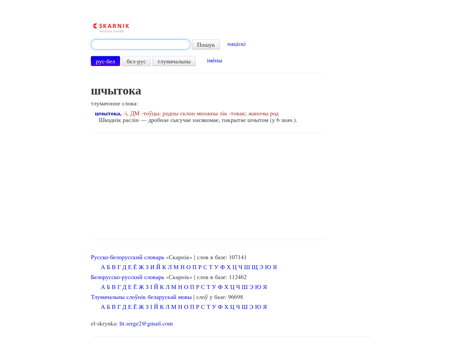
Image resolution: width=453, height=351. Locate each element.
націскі (236, 43)
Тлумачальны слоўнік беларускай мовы (141, 297)
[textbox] (140, 44)
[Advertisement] (208, 186)
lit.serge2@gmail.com (146, 323)
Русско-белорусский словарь (127, 257)
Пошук (206, 44)
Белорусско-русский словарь (127, 277)
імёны (214, 60)
